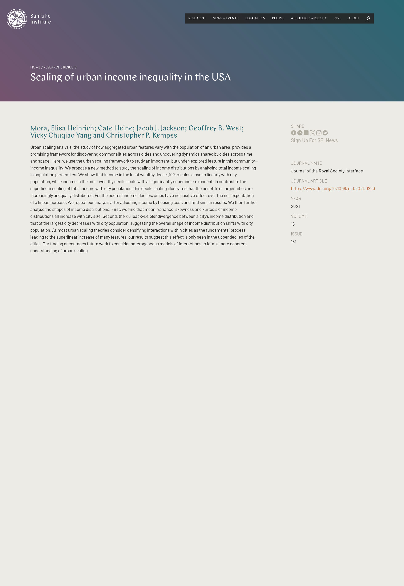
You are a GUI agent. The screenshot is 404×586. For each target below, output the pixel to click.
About (354, 18)
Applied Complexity (309, 18)
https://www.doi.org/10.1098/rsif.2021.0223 (333, 188)
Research (197, 18)
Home (35, 67)
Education (255, 18)
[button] (197, 18)
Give (338, 18)
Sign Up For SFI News (314, 140)
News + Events (226, 18)
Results (70, 67)
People (278, 18)
